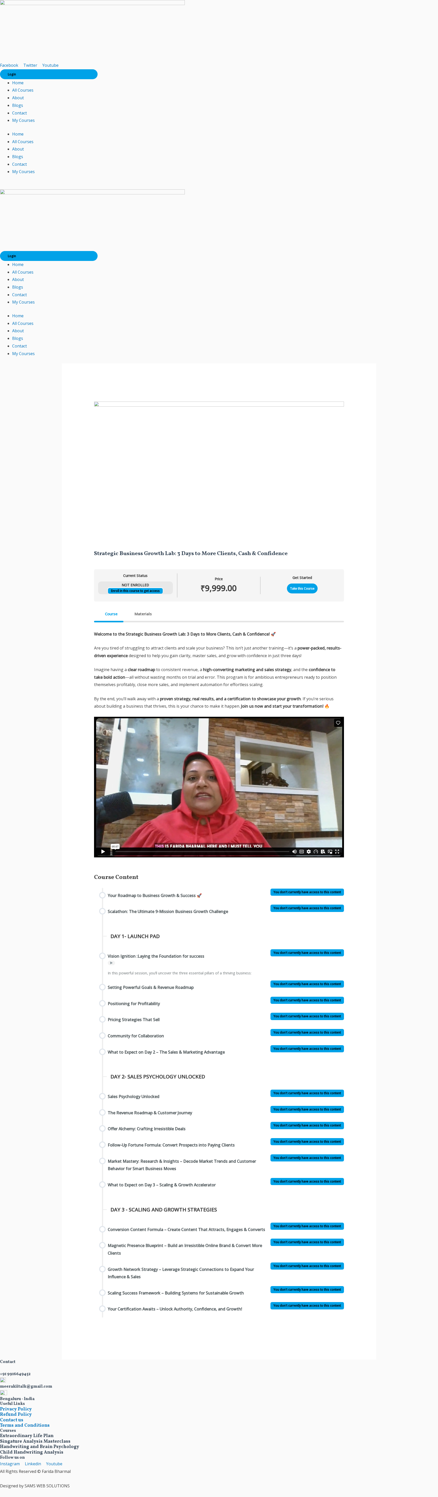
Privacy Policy (16, 1409)
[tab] (108, 614)
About (18, 98)
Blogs (17, 105)
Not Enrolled (135, 585)
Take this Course (302, 588)
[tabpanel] (219, 744)
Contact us (11, 1420)
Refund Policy (16, 1414)
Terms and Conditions (25, 1425)
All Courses (22, 90)
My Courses (23, 120)
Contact (19, 113)
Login (12, 74)
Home (18, 83)
